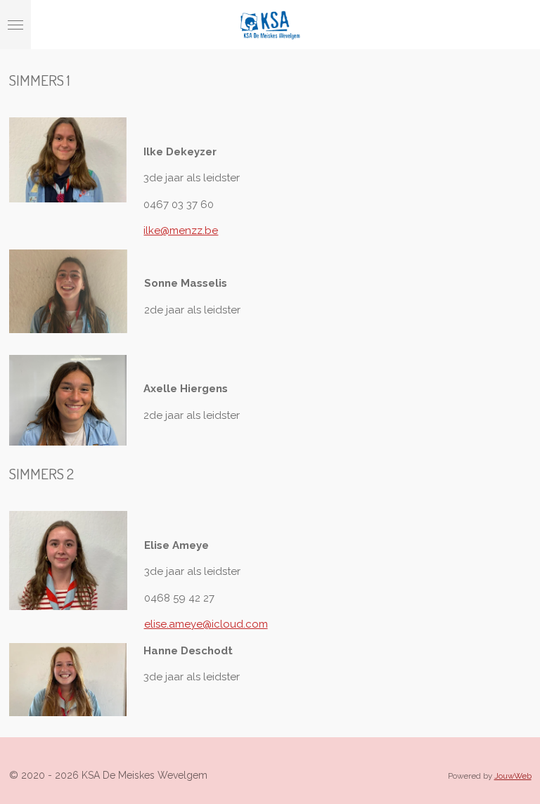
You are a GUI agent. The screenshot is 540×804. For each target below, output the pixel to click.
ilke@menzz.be (180, 230)
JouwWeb (513, 776)
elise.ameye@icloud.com (206, 624)
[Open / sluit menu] (15, 24)
